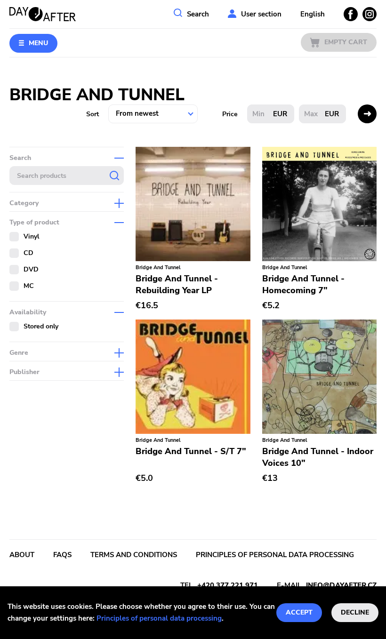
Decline (355, 612)
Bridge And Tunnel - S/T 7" (191, 451)
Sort (92, 114)
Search (198, 14)
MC (29, 285)
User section (261, 14)
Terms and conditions (133, 554)
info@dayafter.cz (341, 585)
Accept (299, 612)
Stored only (41, 326)
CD (28, 252)
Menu (38, 43)
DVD (31, 269)
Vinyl (31, 236)
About (21, 554)
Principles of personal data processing (159, 618)
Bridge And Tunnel (158, 267)
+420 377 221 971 (227, 585)
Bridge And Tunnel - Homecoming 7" (303, 284)
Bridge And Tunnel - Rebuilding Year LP (177, 284)
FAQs (62, 554)
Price (230, 114)
